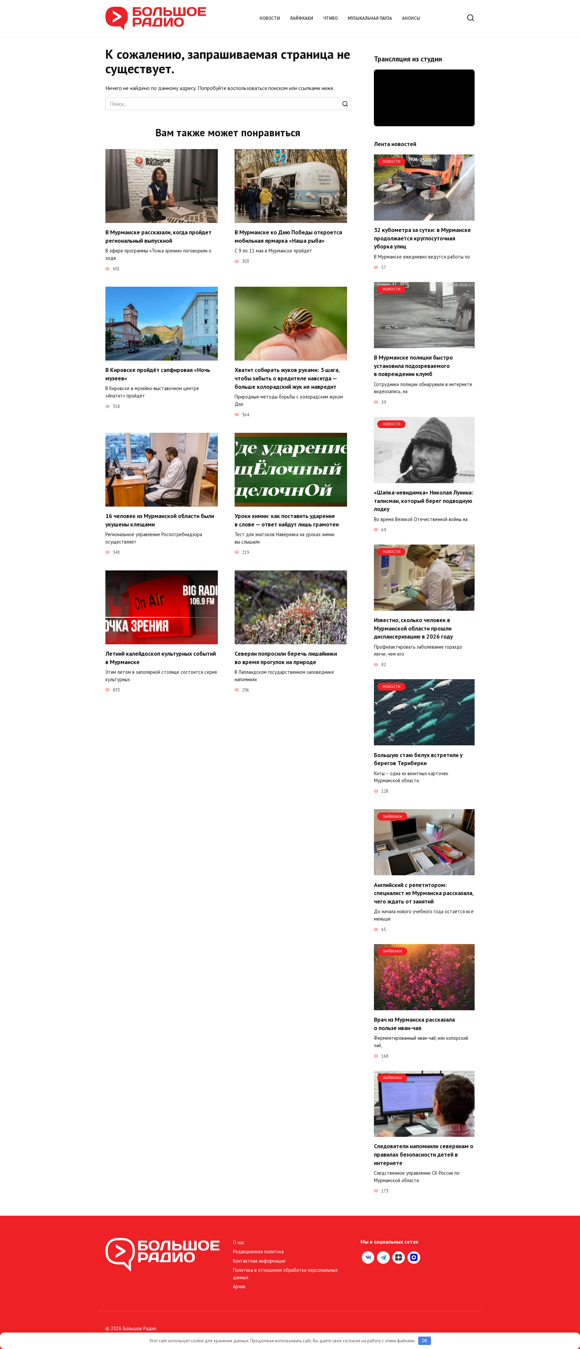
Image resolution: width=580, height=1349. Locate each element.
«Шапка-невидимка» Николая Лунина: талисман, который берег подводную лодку (423, 501)
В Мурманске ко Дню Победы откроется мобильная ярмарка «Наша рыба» (288, 236)
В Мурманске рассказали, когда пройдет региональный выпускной (158, 236)
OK (425, 1341)
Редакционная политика (258, 1251)
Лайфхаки (301, 18)
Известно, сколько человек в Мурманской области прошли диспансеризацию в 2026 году (413, 628)
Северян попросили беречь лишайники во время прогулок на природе (286, 658)
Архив (239, 1286)
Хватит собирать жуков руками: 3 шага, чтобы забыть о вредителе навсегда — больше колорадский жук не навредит (287, 378)
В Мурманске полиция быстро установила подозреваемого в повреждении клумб (413, 366)
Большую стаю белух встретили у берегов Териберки (418, 759)
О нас (239, 1242)
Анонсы (411, 18)
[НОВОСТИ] (424, 216)
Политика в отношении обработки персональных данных (285, 1274)
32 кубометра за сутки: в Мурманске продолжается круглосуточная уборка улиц (422, 238)
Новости (269, 18)
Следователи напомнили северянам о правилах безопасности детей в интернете (423, 1154)
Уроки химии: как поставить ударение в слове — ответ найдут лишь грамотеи (287, 520)
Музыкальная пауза (370, 18)
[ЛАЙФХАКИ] (424, 871)
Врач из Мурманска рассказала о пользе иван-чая (414, 1024)
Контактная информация (259, 1261)
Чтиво (330, 18)
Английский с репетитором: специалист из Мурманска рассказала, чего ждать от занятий (423, 893)
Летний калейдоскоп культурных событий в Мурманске (160, 658)
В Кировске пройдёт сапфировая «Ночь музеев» (157, 374)
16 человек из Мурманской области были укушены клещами (159, 520)
